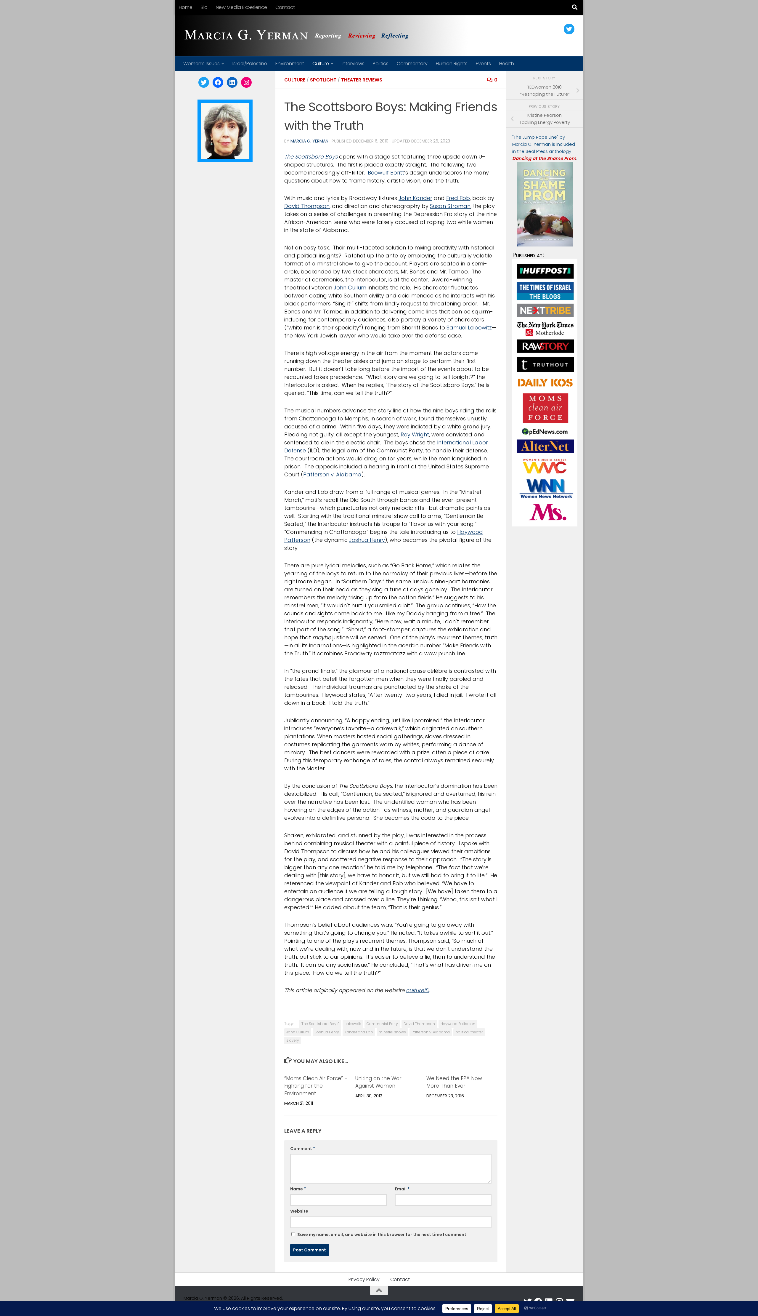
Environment (289, 63)
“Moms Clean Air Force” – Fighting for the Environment (316, 1086)
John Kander (415, 198)
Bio (204, 7)
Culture (320, 63)
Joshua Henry (367, 540)
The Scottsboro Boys (311, 156)
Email (402, 1189)
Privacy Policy (364, 1279)
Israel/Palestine (249, 63)
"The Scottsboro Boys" (320, 1023)
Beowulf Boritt (386, 172)
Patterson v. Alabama (332, 474)
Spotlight (323, 79)
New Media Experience (241, 7)
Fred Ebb (458, 198)
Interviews (353, 63)
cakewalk (353, 1023)
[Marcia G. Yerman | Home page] (299, 35)
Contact (285, 7)
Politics (380, 63)
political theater (469, 1032)
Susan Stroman (450, 206)
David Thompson (307, 206)
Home (185, 7)
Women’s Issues (201, 63)
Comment (302, 1149)
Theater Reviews (361, 79)
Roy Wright (415, 434)
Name (298, 1189)
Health (506, 63)
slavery (292, 1040)
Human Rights (452, 63)
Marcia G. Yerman (309, 141)
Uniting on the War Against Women (378, 1082)
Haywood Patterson (458, 1023)
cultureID (417, 990)
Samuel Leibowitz (469, 327)
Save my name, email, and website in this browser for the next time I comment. (382, 1234)
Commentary (412, 63)
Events (483, 63)
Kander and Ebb (359, 1032)
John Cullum (350, 287)
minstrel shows (392, 1032)
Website (299, 1211)
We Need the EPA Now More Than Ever (454, 1082)
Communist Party (382, 1023)
